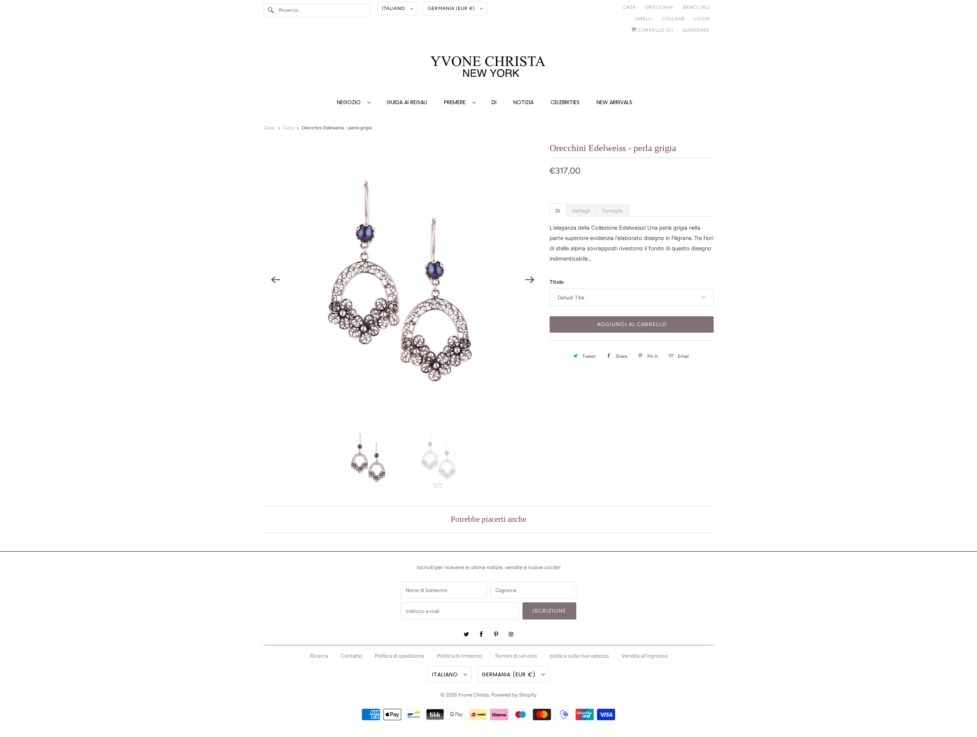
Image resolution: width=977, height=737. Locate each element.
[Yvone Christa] (488, 67)
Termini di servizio (516, 656)
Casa (629, 7)
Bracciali (696, 7)
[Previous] (275, 279)
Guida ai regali (407, 102)
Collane (673, 18)
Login (702, 18)
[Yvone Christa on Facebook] (481, 634)
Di (494, 102)
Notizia (523, 102)
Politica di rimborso (459, 656)
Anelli (644, 18)
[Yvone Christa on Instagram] (511, 634)
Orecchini (659, 7)
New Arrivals (614, 102)
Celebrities (565, 102)
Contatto (351, 656)
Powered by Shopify (514, 695)
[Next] (529, 279)
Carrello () (655, 30)
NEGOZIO (350, 102)
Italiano (394, 8)
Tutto (289, 127)
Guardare (696, 30)
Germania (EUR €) (452, 8)
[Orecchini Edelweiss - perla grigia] (402, 279)
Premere (456, 102)
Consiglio (612, 211)
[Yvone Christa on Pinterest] (496, 634)
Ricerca (319, 656)
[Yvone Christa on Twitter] (466, 634)
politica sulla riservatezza (579, 656)
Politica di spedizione (399, 656)
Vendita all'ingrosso (644, 656)
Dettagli (581, 211)
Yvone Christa (473, 695)
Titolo (557, 282)
